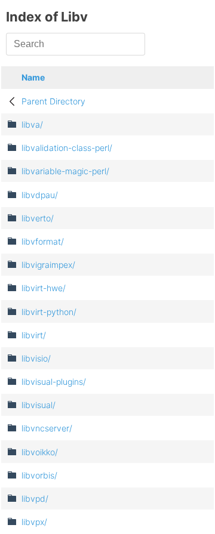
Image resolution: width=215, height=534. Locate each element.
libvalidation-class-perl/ (67, 148)
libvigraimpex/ (48, 265)
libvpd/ (35, 498)
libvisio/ (36, 358)
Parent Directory (53, 101)
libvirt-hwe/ (44, 288)
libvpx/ (34, 522)
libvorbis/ (39, 475)
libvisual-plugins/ (54, 381)
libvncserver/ (47, 428)
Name (33, 77)
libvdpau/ (40, 195)
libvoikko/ (40, 452)
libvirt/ (34, 335)
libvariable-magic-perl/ (65, 171)
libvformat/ (43, 241)
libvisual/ (39, 405)
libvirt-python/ (49, 312)
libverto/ (38, 218)
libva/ (32, 124)
